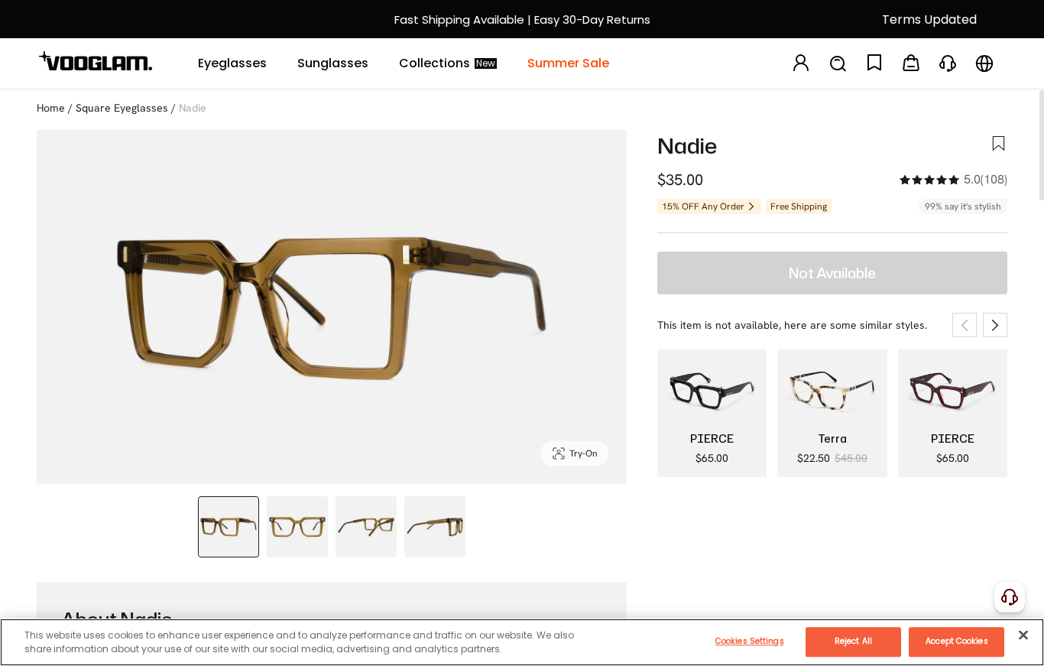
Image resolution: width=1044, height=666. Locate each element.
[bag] (911, 63)
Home (51, 108)
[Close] (1023, 634)
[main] (522, 642)
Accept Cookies (956, 641)
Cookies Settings (749, 641)
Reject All (853, 641)
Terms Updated (929, 19)
